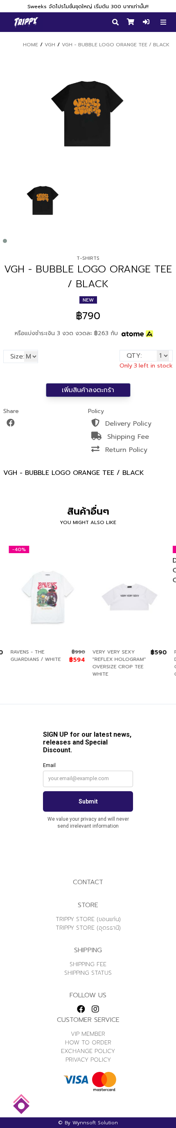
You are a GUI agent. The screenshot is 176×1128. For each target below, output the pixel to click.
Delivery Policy (127, 424)
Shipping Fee (127, 437)
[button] (5, 241)
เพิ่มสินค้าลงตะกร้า (88, 390)
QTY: (134, 356)
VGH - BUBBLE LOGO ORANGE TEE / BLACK (115, 44)
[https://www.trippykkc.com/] (26, 22)
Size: (17, 356)
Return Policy (125, 450)
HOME (30, 44)
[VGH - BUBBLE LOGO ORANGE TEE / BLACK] (42, 200)
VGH (50, 44)
